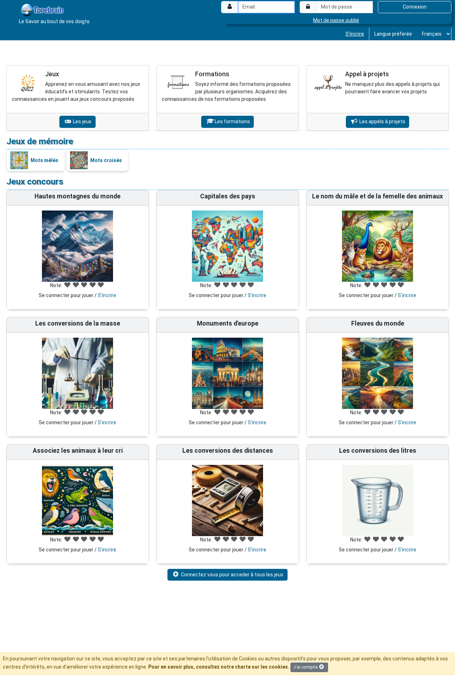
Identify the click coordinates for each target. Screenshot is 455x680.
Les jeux (81, 121)
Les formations (232, 121)
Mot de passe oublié (336, 20)
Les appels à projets (381, 121)
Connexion (415, 7)
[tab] (77, 98)
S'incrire (355, 34)
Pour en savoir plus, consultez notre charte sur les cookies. (218, 667)
